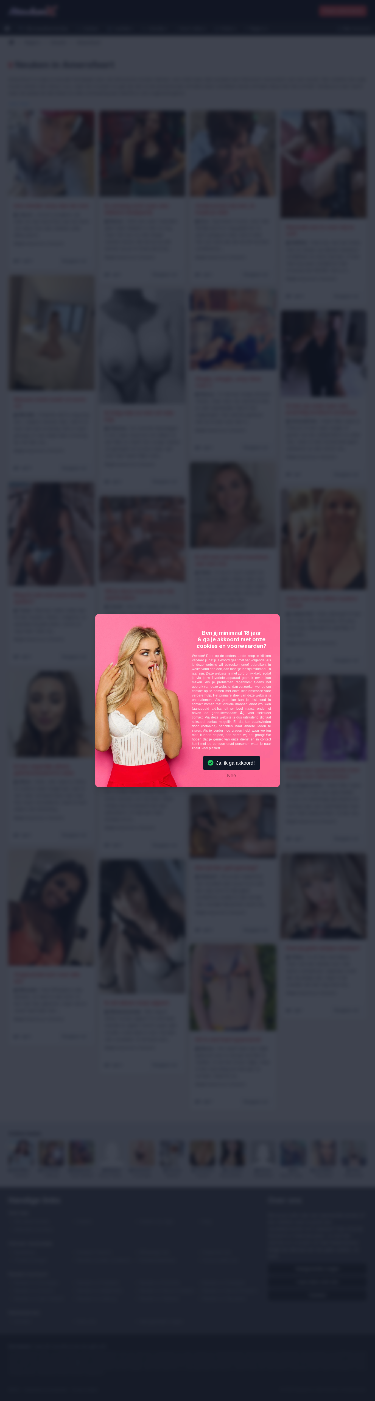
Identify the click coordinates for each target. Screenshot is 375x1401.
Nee (231, 775)
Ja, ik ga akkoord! (235, 763)
